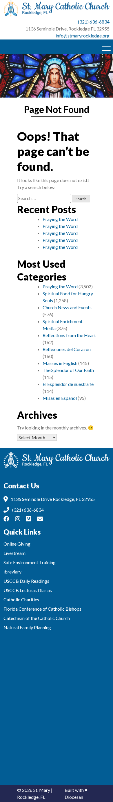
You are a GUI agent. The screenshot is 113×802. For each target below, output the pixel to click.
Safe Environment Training (29, 562)
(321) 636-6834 (94, 21)
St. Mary (41, 790)
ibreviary (12, 571)
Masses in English (60, 363)
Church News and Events (67, 307)
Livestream (14, 553)
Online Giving (16, 543)
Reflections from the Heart (69, 335)
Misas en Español (60, 398)
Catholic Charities (21, 599)
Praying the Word (60, 219)
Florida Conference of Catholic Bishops (42, 609)
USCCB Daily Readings (26, 581)
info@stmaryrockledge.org (83, 35)
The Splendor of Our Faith (68, 370)
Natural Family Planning (27, 627)
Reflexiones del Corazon (67, 349)
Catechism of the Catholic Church (36, 618)
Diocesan (74, 797)
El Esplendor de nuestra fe (68, 384)
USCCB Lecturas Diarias (27, 590)
